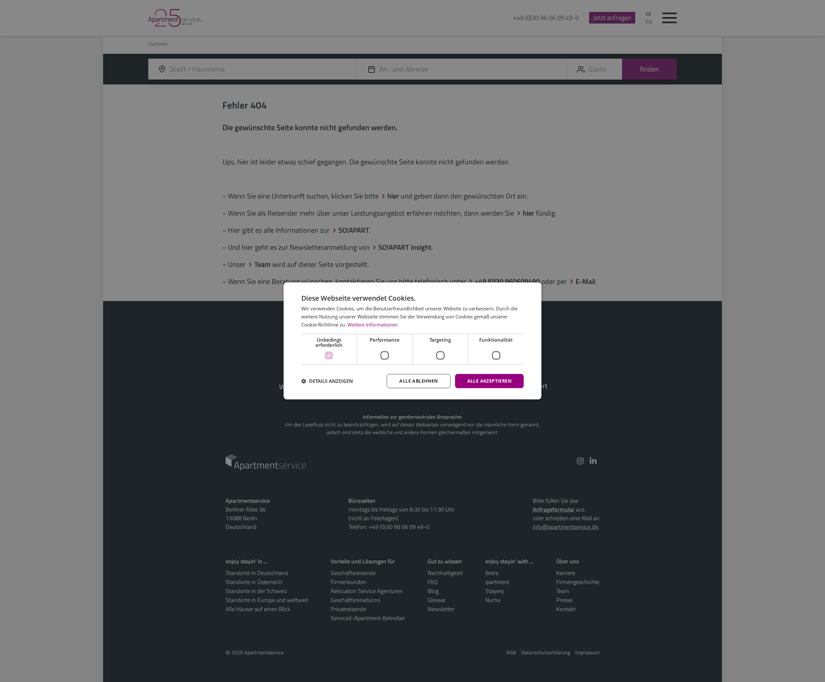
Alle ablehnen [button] (418, 381)
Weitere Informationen (372, 324)
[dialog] (412, 340)
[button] (327, 381)
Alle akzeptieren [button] (489, 381)
